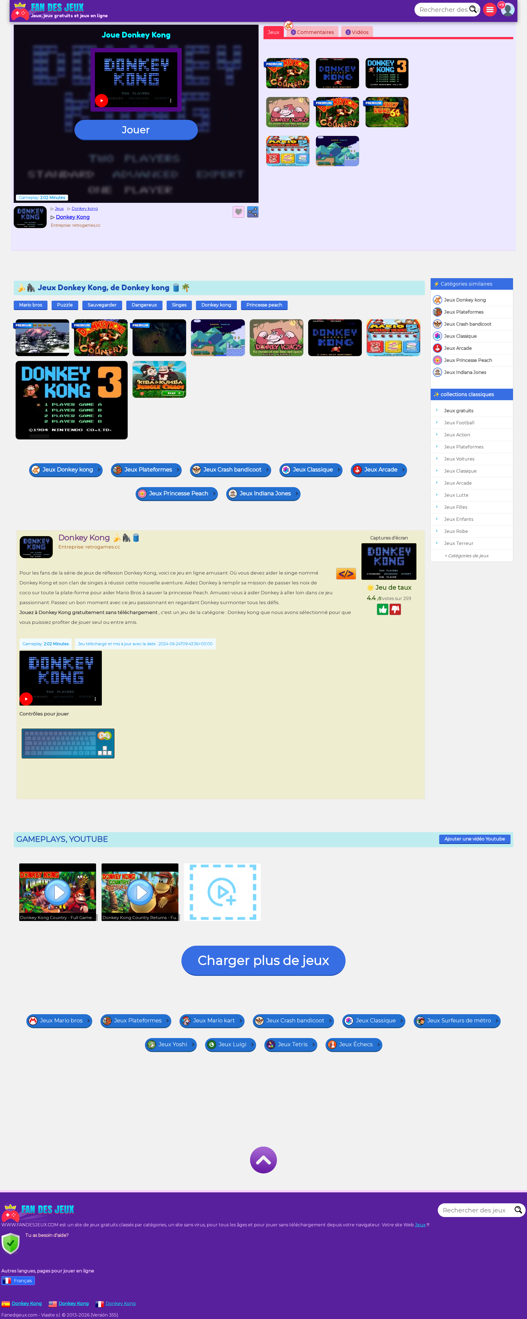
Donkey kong (216, 305)
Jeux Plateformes (463, 312)
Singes (179, 305)
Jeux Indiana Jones (465, 372)
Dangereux (144, 305)
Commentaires (313, 32)
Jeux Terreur (458, 543)
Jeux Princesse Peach (468, 360)
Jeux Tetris (293, 1044)
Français (23, 1280)
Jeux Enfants (458, 519)
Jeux (273, 32)
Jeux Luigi (232, 1044)
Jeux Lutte (456, 495)
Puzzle (65, 305)
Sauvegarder (102, 305)
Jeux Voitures (459, 459)
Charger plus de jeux (263, 960)
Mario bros (30, 305)
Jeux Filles (455, 507)
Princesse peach (264, 305)
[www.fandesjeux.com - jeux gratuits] (38, 1213)
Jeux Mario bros (61, 1020)
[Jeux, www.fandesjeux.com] (48, 11)
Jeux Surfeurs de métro (459, 1020)
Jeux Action (457, 434)
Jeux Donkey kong (465, 300)
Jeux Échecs (356, 1044)
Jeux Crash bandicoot (468, 324)
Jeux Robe (456, 531)
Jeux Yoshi (173, 1044)
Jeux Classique (460, 336)
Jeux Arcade (458, 348)
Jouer (136, 130)
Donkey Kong (121, 1303)
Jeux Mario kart (214, 1020)
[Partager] (253, 212)
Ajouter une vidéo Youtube (475, 839)
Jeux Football (459, 422)
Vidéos (358, 32)
